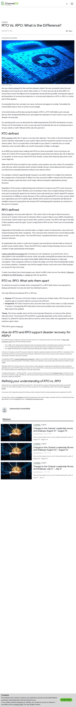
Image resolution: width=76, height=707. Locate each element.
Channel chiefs (39, 425)
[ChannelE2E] (9, 3)
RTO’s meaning (7, 138)
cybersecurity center (58, 373)
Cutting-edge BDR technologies (13, 254)
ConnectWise (19, 397)
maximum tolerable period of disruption (24, 359)
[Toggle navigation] (72, 3)
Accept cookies (66, 700)
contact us (29, 275)
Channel (5, 22)
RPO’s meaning (7, 214)
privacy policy (19, 704)
